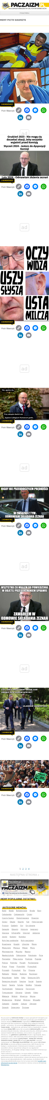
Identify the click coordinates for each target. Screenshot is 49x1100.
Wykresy (26, 1000)
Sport (4, 985)
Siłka (23, 978)
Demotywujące (22, 918)
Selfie (16, 978)
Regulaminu (5, 1065)
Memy (34, 944)
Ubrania (18, 993)
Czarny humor (8, 918)
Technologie (7, 989)
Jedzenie (36, 933)
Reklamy (5, 974)
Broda (32, 911)
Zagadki (15, 1004)
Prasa (11, 966)
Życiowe (25, 1007)
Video (35, 993)
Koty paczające (27, 940)
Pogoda (38, 959)
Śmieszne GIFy (34, 978)
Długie (12, 922)
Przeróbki (21, 966)
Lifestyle (25, 944)
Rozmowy (33, 974)
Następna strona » (24, 874)
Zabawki (5, 1004)
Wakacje (5, 996)
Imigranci (34, 929)
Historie (24, 929)
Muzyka (19, 952)
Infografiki (15, 933)
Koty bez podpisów (10, 940)
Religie (14, 974)
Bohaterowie (21, 911)
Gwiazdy (5, 929)
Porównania (33, 963)
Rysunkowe (7, 978)
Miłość (25, 948)
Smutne (22, 981)
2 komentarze (7, 180)
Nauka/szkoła (8, 955)
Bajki (4, 911)
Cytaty (29, 914)
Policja (5, 963)
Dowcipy (35, 918)
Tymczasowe (7, 993)
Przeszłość (32, 966)
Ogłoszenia (21, 955)
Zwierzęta (15, 1007)
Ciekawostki (19, 914)
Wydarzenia (7, 1000)
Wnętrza (23, 996)
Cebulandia (6, 914)
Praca (4, 966)
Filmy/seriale (37, 922)
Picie (41, 955)
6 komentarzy (7, 322)
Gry (21, 925)
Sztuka (20, 985)
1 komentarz (7, 421)
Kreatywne (6, 944)
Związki (5, 1007)
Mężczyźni (6, 948)
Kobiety (13, 937)
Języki (4, 937)
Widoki (14, 996)
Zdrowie (33, 1004)
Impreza (5, 933)
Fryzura (5, 925)
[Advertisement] (24, 840)
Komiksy (22, 937)
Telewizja (19, 989)
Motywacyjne (7, 952)
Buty (39, 911)
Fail (27, 922)
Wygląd (18, 1000)
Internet (26, 933)
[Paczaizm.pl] (24, 5)
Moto (32, 948)
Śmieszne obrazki (9, 981)
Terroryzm (30, 989)
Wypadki (36, 1000)
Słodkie (29, 985)
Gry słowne (30, 925)
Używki (28, 993)
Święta (12, 985)
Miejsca (16, 948)
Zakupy (24, 1004)
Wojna (32, 996)
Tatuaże (37, 985)
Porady (23, 963)
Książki (16, 944)
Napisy (28, 952)
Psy (24, 970)
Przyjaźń (5, 970)
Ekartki (21, 922)
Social (30, 981)
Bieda (11, 911)
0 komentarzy (7, 104)
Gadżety (14, 925)
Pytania (32, 970)
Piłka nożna (18, 959)
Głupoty (15, 929)
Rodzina (23, 974)
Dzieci (4, 922)
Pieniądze (6, 959)
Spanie (39, 981)
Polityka (13, 963)
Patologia (32, 955)
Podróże (28, 959)
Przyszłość (16, 970)
